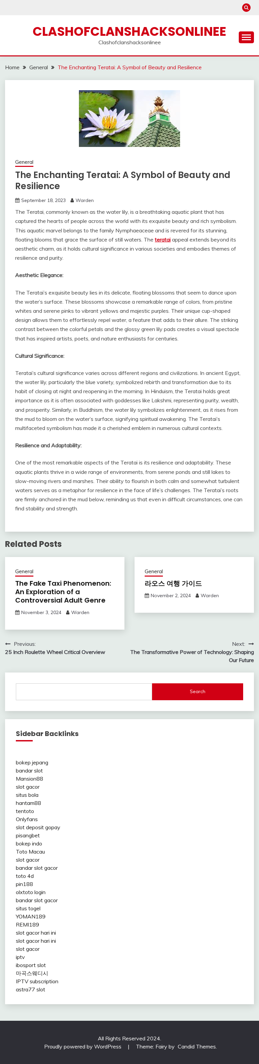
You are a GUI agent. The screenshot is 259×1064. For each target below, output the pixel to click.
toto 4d (25, 875)
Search (197, 691)
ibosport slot (31, 965)
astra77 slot (30, 989)
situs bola (27, 794)
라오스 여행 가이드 (173, 583)
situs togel (28, 908)
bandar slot (29, 770)
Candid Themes (197, 1046)
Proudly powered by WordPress (83, 1046)
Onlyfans (27, 819)
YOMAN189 (31, 916)
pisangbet (28, 835)
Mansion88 (29, 778)
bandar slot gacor (37, 867)
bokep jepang (32, 762)
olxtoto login (31, 892)
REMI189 (27, 924)
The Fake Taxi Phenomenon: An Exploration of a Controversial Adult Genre (63, 592)
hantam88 (28, 803)
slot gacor (27, 786)
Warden (85, 200)
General (24, 162)
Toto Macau (30, 851)
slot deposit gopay (38, 827)
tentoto (25, 811)
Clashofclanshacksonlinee (129, 31)
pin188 (24, 884)
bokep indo (29, 843)
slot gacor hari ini (36, 932)
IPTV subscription (37, 981)
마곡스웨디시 (32, 973)
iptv (20, 957)
